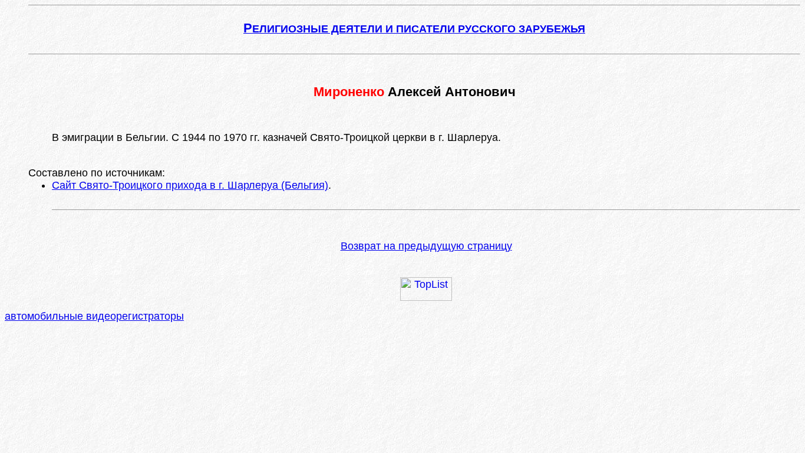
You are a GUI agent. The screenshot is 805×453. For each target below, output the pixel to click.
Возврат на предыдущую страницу (426, 246)
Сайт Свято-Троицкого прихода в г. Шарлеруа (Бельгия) (190, 185)
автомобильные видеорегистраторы (94, 316)
